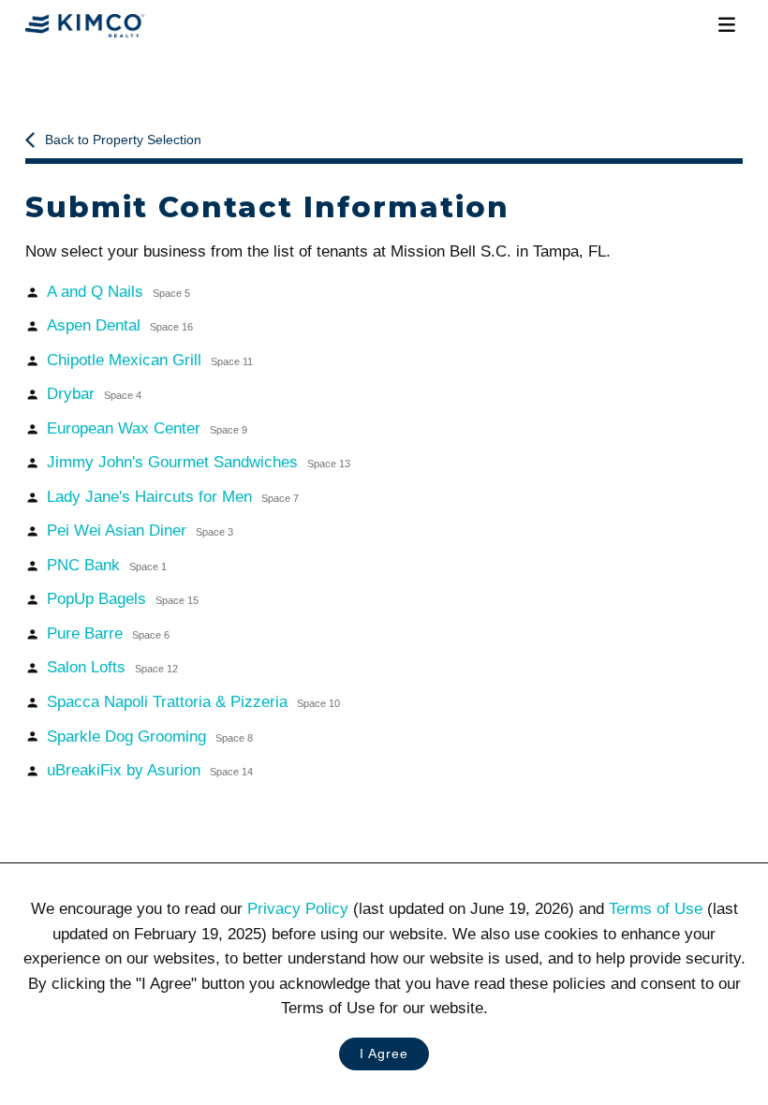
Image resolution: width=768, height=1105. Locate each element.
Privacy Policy (297, 909)
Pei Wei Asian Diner (139, 530)
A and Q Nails (118, 292)
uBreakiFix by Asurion (149, 770)
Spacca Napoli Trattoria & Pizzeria (193, 702)
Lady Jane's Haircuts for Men (172, 497)
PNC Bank (106, 565)
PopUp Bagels (122, 599)
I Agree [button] (384, 1054)
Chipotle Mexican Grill (149, 360)
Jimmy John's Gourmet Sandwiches (198, 462)
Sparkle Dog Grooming (149, 736)
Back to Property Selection (123, 140)
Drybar (93, 394)
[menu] (727, 25)
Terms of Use (655, 909)
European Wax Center (146, 428)
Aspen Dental (119, 325)
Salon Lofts (112, 667)
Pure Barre (108, 633)
